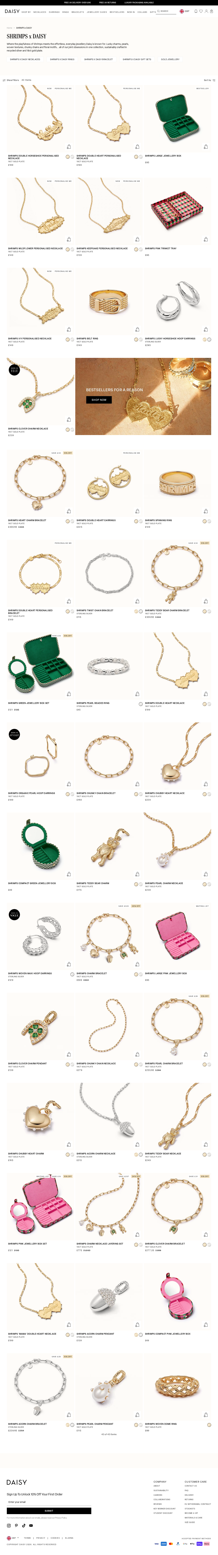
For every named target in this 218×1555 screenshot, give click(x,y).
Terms (27, 1538)
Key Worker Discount (165, 1509)
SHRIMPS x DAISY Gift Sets (137, 60)
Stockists (190, 1509)
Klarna (69, 1538)
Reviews (158, 1504)
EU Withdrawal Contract (198, 1504)
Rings (66, 12)
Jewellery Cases (97, 12)
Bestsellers (117, 12)
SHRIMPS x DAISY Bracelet (98, 60)
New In (131, 12)
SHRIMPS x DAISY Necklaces (25, 60)
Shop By (26, 12)
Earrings (54, 12)
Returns (189, 1500)
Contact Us (191, 1486)
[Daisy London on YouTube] (31, 1525)
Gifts (153, 12)
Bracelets (78, 12)
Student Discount (163, 1513)
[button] (211, 11)
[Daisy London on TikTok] (24, 1525)
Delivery (189, 1495)
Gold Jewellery (170, 60)
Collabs (142, 12)
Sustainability (161, 1491)
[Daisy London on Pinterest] (16, 1525)
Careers (158, 1495)
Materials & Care (194, 1518)
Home (10, 28)
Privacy (40, 1538)
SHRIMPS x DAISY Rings (62, 60)
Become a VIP (191, 1513)
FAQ (186, 1491)
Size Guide (190, 1522)
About (157, 1486)
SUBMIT (49, 1511)
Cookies (55, 1538)
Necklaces (40, 12)
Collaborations (162, 1500)
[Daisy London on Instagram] (9, 1525)
